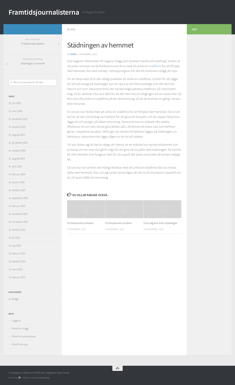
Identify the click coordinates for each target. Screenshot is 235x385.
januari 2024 (18, 182)
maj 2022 (16, 245)
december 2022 (19, 214)
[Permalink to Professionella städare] (86, 209)
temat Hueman (43, 377)
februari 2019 (18, 277)
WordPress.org (19, 344)
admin (73, 54)
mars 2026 (17, 111)
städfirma (155, 66)
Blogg (71, 29)
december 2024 (19, 142)
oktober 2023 (18, 190)
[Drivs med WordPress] (19, 378)
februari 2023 (18, 206)
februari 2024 (18, 174)
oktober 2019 (18, 261)
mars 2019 (17, 269)
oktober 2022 (18, 229)
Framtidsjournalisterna (44, 12)
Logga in (16, 320)
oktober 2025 (18, 127)
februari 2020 (18, 253)
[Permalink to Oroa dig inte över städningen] (162, 209)
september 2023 (20, 198)
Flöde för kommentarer (24, 336)
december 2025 (19, 119)
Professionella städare (80, 223)
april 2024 (17, 166)
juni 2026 (16, 103)
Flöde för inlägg (20, 328)
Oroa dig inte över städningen (160, 223)
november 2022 (20, 221)
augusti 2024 (18, 158)
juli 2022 (16, 237)
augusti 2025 (18, 134)
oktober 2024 (18, 150)
